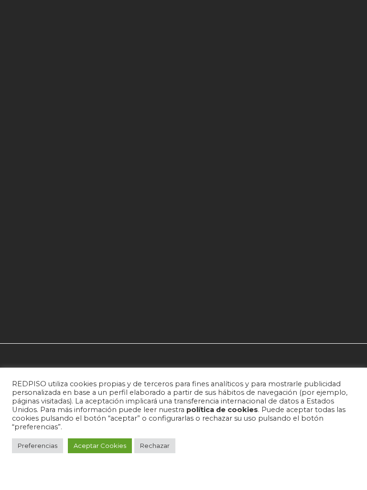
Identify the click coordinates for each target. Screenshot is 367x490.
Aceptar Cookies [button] (100, 445)
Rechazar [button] (155, 445)
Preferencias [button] (37, 445)
